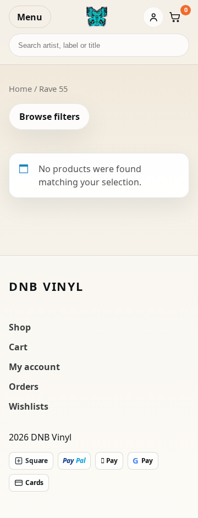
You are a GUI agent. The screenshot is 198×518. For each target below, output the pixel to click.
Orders (23, 387)
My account (34, 367)
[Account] (153, 17)
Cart (18, 347)
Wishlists (28, 406)
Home (20, 88)
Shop (20, 327)
